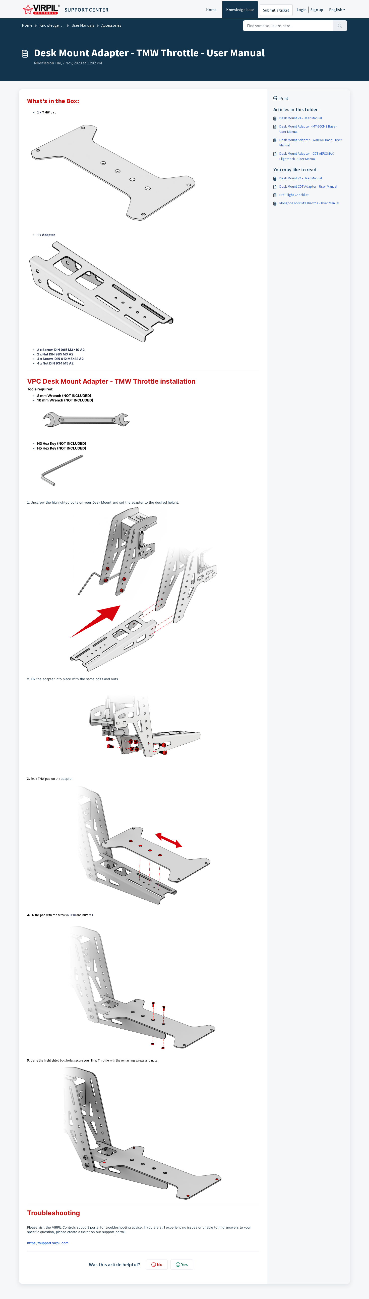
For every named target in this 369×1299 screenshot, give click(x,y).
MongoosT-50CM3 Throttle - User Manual (309, 203)
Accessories (111, 25)
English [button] (335, 9)
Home (211, 9)
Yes (184, 1264)
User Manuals (83, 25)
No (159, 1264)
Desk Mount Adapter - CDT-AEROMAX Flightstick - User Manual (306, 156)
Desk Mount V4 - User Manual (300, 118)
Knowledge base (240, 9)
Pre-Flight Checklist (294, 194)
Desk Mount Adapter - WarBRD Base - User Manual (310, 142)
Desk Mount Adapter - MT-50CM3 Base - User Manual (308, 129)
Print (283, 98)
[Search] (340, 25)
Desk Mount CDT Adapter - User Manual (308, 186)
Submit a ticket (276, 10)
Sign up (317, 9)
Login (301, 9)
